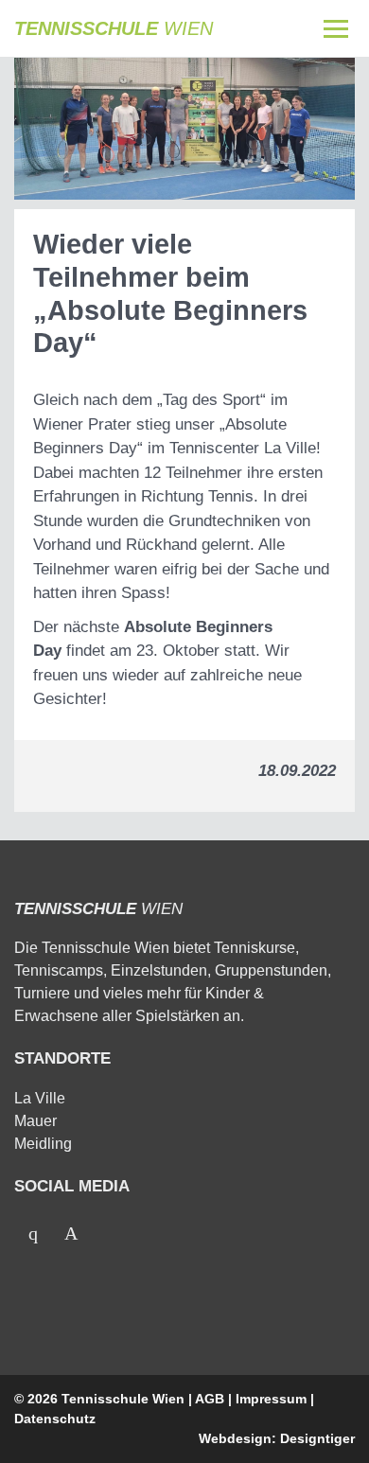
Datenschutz (55, 1418)
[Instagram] (71, 1233)
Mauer (35, 1121)
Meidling (43, 1144)
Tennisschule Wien (123, 1398)
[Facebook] (33, 1233)
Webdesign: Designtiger (277, 1438)
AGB (209, 1398)
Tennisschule (113, 28)
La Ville (39, 1098)
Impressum (271, 1398)
